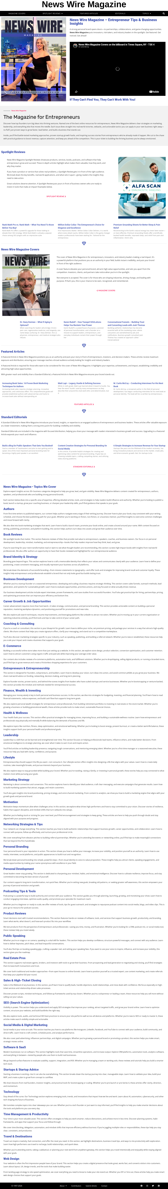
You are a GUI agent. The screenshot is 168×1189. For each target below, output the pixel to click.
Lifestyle (9, 757)
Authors (8, 509)
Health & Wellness (15, 713)
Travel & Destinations (17, 1136)
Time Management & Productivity (25, 1114)
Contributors (76, 1186)
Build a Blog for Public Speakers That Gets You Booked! (27, 445)
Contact (104, 1186)
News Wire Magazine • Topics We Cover (29, 486)
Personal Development (18, 869)
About (62, 1186)
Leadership (10, 735)
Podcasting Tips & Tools (19, 891)
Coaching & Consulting (18, 623)
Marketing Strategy (16, 779)
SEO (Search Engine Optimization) (26, 1002)
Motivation (10, 802)
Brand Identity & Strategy (20, 556)
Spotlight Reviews (51, 13)
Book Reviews (12, 534)
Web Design (11, 1158)
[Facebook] (141, 1186)
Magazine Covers (17, 13)
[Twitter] (153, 1186)
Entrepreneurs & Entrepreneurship (26, 668)
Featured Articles (89, 13)
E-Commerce (12, 646)
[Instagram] (147, 1186)
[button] (164, 14)
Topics (146, 13)
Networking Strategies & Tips (23, 824)
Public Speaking (14, 936)
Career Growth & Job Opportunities (27, 601)
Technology (11, 1092)
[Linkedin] (158, 1186)
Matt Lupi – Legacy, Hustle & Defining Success (79, 383)
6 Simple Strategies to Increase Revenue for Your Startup (139, 445)
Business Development (18, 579)
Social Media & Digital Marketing (25, 1025)
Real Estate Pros (14, 958)
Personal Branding (15, 846)
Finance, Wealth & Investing (22, 690)
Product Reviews (14, 913)
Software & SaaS (14, 1047)
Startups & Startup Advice (21, 1069)
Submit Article (91, 1186)
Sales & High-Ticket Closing (22, 980)
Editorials (120, 13)
